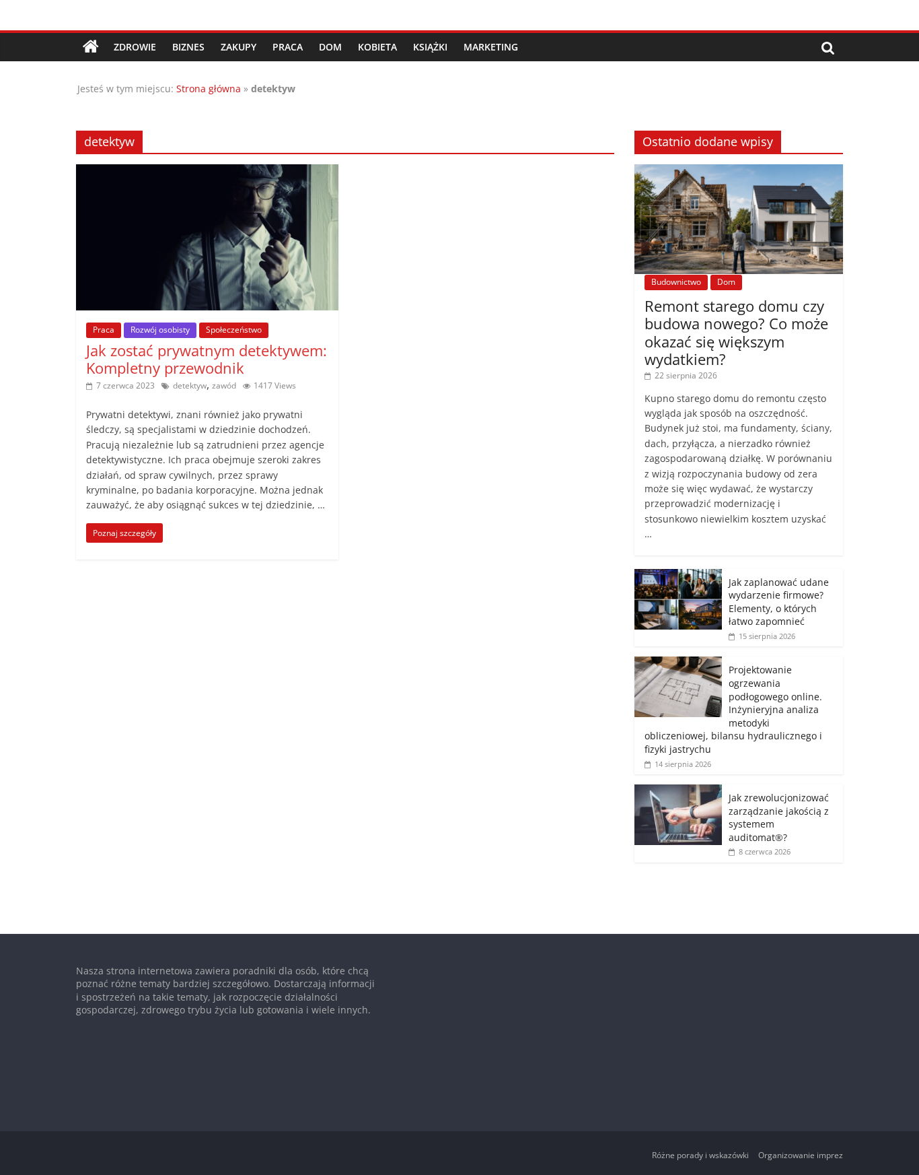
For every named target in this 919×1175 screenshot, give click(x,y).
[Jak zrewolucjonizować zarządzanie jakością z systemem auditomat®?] (678, 791)
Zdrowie (135, 46)
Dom (330, 46)
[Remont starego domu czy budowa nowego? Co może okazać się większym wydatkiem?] (738, 171)
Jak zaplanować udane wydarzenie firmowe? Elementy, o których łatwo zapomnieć (779, 602)
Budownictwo (676, 282)
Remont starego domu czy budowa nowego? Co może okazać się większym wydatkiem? (736, 332)
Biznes (188, 46)
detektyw (190, 385)
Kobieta (377, 46)
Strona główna (208, 88)
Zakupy (238, 46)
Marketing (491, 46)
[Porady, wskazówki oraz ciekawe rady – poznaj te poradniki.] (91, 47)
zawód (224, 385)
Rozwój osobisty (160, 329)
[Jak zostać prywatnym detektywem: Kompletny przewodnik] (207, 172)
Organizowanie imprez (800, 1155)
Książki (430, 46)
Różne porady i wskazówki (700, 1155)
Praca (287, 46)
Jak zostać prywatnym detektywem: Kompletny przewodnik (206, 359)
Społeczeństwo (234, 329)
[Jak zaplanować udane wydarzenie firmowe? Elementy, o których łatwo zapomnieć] (678, 576)
